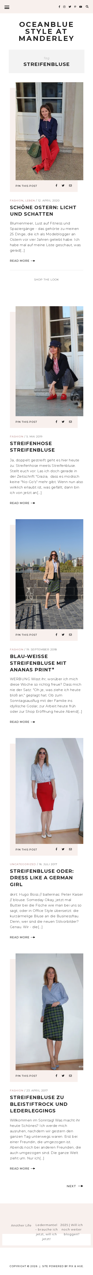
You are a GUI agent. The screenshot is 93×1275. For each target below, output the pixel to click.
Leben (30, 200)
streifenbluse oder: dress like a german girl (42, 877)
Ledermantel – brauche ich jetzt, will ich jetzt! (46, 1232)
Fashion (16, 200)
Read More (20, 260)
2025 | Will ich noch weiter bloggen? (71, 1229)
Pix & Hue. (76, 1266)
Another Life (21, 1225)
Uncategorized (23, 864)
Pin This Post (26, 185)
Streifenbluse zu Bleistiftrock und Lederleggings (39, 1104)
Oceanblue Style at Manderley (46, 31)
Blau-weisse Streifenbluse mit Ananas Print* (38, 663)
